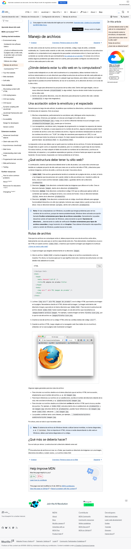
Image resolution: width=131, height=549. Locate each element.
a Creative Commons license (84, 545)
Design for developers (11, 123)
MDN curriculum (8, 32)
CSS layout (7, 103)
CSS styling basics (9, 95)
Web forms (7, 149)
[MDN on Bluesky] (6, 528)
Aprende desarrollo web (11, 27)
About (5, 182)
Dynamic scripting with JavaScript (11, 108)
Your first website (9, 73)
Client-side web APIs (10, 141)
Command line (9, 69)
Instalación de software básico (12, 45)
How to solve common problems (11, 177)
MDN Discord (83, 527)
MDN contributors (68, 486)
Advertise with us (58, 527)
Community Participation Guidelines (72, 541)
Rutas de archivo (114, 43)
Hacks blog (109, 534)
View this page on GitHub (39, 489)
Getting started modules (11, 36)
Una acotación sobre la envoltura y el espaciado (117, 33)
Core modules (7, 85)
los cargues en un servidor (73, 56)
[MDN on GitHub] (3, 528)
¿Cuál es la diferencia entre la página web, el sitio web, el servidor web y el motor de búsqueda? (13, 53)
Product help (56, 534)
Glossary (108, 530)
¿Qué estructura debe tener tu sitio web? (117, 39)
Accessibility (7, 119)
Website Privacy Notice (24, 541)
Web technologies (111, 516)
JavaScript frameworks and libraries (12, 114)
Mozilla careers (57, 523)
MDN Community (85, 516)
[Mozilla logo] (8, 541)
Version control (8, 127)
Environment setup (9, 40)
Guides (107, 523)
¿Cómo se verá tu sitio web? (38, 246)
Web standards (8, 77)
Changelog (7, 192)
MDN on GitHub (84, 530)
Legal (54, 541)
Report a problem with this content (63, 489)
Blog (100, 12)
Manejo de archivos (11, 65)
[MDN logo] (6, 512)
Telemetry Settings (42, 541)
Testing (5, 167)
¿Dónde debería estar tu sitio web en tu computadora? (118, 28)
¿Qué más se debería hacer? (118, 46)
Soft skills (6, 80)
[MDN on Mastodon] (13, 528)
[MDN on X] (10, 528)
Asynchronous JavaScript (12, 145)
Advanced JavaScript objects (10, 136)
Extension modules (9, 131)
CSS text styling (8, 99)
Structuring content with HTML (11, 90)
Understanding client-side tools (12, 154)
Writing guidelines (85, 523)
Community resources (86, 520)
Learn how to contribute (38, 480)
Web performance (9, 163)
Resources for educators (12, 186)
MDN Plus (56, 530)
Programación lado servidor (12, 159)
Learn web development (113, 520)
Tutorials (108, 527)
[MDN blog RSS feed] (17, 528)
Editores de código (10, 61)
